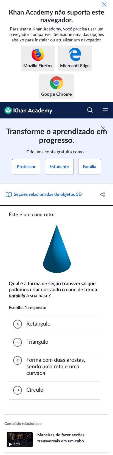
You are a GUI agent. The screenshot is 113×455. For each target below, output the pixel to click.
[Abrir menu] (105, 110)
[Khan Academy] (26, 110)
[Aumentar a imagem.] (56, 249)
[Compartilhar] (103, 194)
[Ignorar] (104, 4)
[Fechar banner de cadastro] (103, 128)
